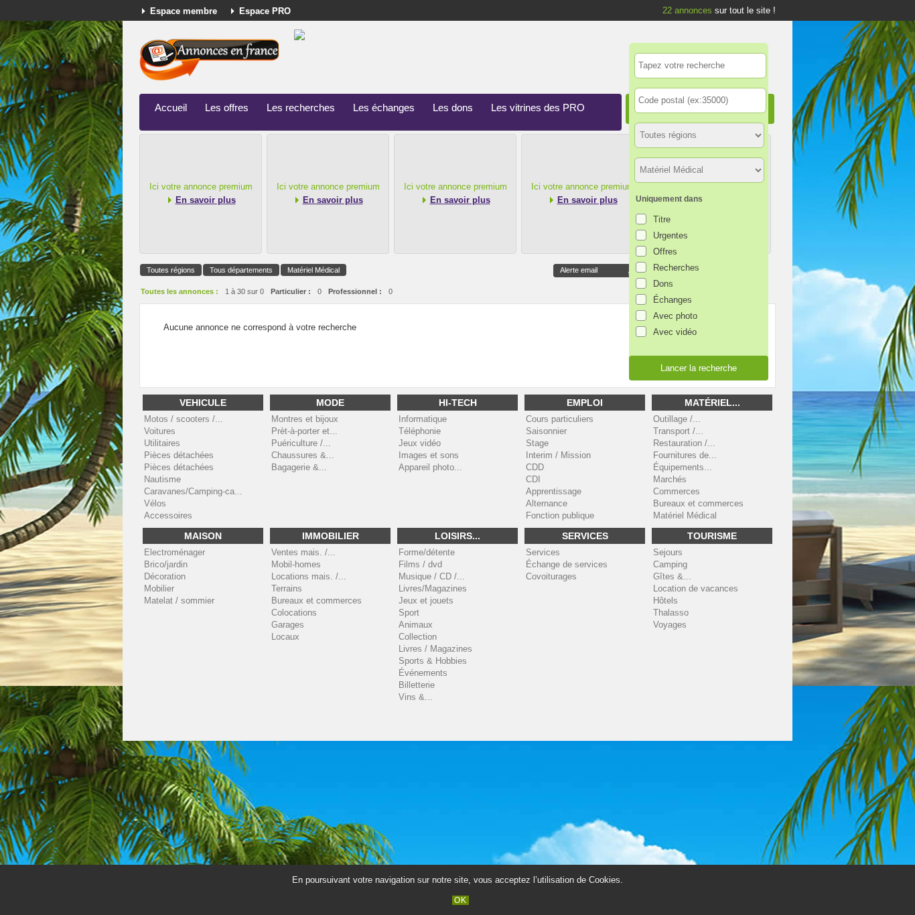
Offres (665, 252)
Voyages (670, 625)
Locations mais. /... (308, 576)
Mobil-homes (296, 564)
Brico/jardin (166, 564)
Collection (418, 637)
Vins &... (416, 697)
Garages (287, 625)
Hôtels (665, 600)
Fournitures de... (685, 455)
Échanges (672, 300)
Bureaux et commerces (698, 503)
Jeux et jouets (426, 600)
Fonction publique (560, 515)
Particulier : (291, 291)
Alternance (546, 503)
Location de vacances (695, 588)
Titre (662, 219)
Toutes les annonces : (179, 291)
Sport (409, 613)
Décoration (165, 576)
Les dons (453, 107)
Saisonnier (546, 431)
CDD (535, 467)
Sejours (668, 552)
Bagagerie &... (299, 467)
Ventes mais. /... (303, 552)
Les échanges (384, 107)
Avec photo (675, 316)
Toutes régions (171, 270)
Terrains (286, 588)
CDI (533, 479)
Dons (663, 284)
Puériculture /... (301, 443)
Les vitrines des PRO (538, 107)
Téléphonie (420, 431)
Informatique (423, 419)
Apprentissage (553, 491)
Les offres (227, 107)
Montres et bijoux (304, 419)
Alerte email (578, 270)
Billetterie (417, 685)
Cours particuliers (559, 419)
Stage (537, 443)
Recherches (676, 268)
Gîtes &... (672, 576)
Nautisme (162, 479)
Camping (670, 564)
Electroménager (174, 552)
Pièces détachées (179, 455)
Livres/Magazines (433, 588)
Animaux (416, 625)
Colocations (294, 613)
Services (543, 552)
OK (460, 900)
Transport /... (678, 431)
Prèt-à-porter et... (304, 431)
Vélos (155, 503)
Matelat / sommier (179, 600)
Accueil (171, 107)
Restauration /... (684, 443)
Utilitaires (162, 443)
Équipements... (682, 467)
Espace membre (183, 11)
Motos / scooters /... (183, 419)
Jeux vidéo (420, 443)
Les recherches (301, 107)
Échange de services (567, 564)
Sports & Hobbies (433, 661)
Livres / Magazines (435, 649)
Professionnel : (355, 291)
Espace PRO (265, 11)
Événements (423, 673)
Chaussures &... (302, 455)
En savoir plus (205, 200)
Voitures (159, 431)
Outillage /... (677, 419)
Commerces (676, 491)
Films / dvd (420, 564)
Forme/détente (427, 552)
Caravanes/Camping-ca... (193, 491)
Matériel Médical (313, 270)
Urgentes (670, 235)
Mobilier (159, 588)
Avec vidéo (675, 332)
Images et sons (429, 455)
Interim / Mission (558, 455)
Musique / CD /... (432, 576)
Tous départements (241, 270)
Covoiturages (551, 576)
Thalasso (671, 613)
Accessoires (168, 515)
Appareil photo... (430, 467)
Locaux (285, 637)
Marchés (670, 479)
